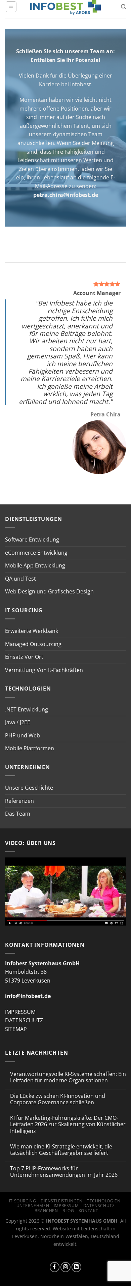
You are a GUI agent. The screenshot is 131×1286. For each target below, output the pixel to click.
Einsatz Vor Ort (24, 657)
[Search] (123, 6)
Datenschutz (99, 1205)
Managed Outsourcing (33, 644)
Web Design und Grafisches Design (49, 591)
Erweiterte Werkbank (31, 631)
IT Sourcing (22, 1201)
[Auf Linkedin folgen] (77, 1267)
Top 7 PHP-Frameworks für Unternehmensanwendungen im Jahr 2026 (64, 1171)
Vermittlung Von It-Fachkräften (44, 670)
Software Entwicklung (32, 539)
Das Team (17, 813)
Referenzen (19, 801)
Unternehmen (32, 1205)
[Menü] (11, 6)
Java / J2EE (17, 722)
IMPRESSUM (20, 1012)
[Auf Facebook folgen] (55, 1267)
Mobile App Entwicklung (35, 565)
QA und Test (20, 578)
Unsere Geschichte (29, 787)
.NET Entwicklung (26, 709)
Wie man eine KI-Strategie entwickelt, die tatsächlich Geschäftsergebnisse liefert (61, 1149)
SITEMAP (16, 1029)
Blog (68, 1211)
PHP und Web (22, 735)
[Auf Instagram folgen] (65, 1267)
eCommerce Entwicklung (36, 552)
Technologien (103, 1201)
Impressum (66, 1205)
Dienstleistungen (62, 1201)
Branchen (46, 1211)
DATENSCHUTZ (24, 1020)
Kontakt (88, 1211)
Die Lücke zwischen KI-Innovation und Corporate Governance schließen (57, 1099)
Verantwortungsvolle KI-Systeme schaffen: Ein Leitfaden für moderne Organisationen (68, 1077)
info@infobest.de (28, 996)
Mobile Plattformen (29, 748)
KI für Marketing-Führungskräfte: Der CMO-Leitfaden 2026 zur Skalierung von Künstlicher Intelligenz (68, 1124)
